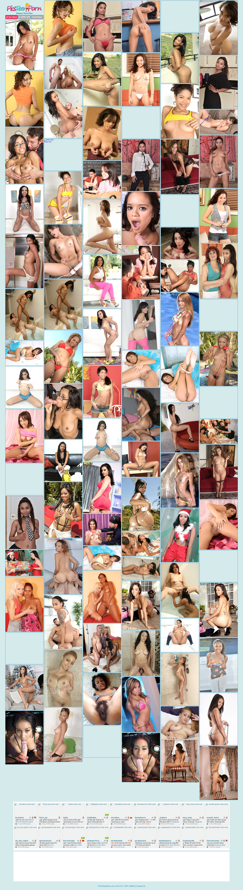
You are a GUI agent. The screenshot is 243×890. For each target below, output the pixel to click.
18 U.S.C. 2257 (122, 886)
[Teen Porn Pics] (24, 7)
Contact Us (140, 886)
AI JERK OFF (24, 17)
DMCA (132, 886)
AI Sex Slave (11, 17)
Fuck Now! (37, 17)
